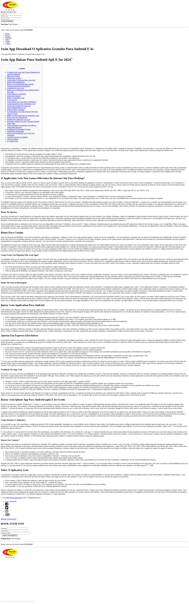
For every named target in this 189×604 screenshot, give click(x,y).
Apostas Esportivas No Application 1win (21, 104)
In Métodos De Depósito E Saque (18, 129)
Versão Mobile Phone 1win (16, 108)
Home (7, 34)
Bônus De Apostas (13, 76)
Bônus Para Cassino (14, 78)
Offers (7, 40)
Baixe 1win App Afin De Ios (17, 117)
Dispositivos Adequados (15, 131)
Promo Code (5, 533)
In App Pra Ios (12, 100)
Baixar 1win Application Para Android (20, 84)
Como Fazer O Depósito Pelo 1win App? (21, 80)
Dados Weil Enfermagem (15, 82)
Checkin (4, 528)
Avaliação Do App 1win (15, 88)
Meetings (8, 38)
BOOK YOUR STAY (8, 519)
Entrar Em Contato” (14, 96)
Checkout (4, 531)
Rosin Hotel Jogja (16, 498)
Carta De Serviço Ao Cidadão (17, 137)
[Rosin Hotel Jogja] (10, 10)
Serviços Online (12, 139)
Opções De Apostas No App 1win (19, 106)
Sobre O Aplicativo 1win (15, 98)
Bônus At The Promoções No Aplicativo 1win (23, 115)
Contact (8, 43)
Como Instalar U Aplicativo (16, 94)
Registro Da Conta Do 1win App (18, 119)
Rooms (7, 36)
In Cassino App (12, 141)
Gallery (7, 41)
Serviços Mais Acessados (15, 110)
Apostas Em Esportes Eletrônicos (18, 86)
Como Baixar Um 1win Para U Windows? (21, 102)
